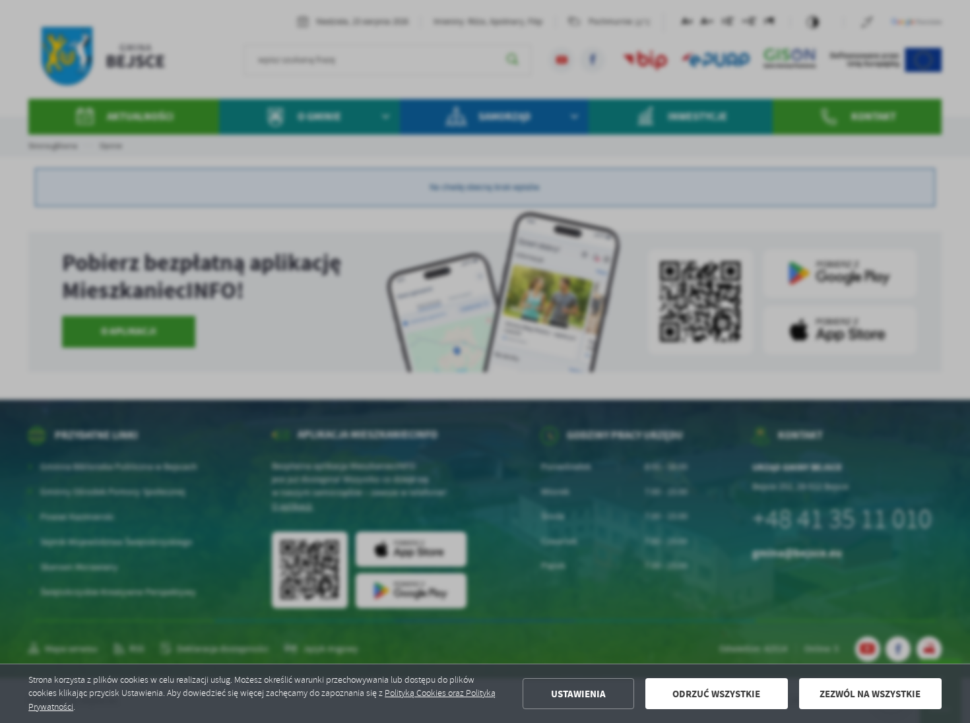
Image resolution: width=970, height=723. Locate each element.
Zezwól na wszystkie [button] (870, 694)
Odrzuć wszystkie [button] (716, 694)
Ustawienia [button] (578, 694)
